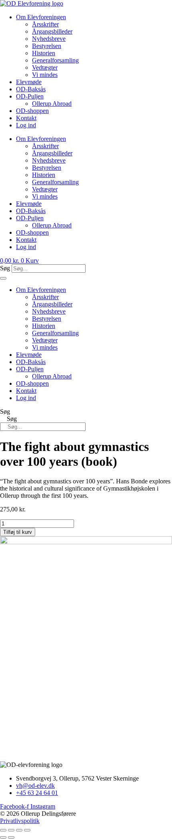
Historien (43, 53)
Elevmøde (29, 81)
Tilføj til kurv (17, 532)
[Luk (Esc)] (27, 830)
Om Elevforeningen (41, 17)
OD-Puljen (30, 96)
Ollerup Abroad (52, 103)
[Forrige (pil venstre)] (3, 837)
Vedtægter (45, 67)
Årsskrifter (45, 24)
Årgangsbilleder (52, 31)
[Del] (19, 830)
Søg (5, 268)
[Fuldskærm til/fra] (11, 830)
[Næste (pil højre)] (11, 837)
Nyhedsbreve (49, 38)
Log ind (26, 125)
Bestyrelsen (46, 45)
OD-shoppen (32, 110)
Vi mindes (45, 74)
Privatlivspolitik (20, 820)
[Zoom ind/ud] (3, 830)
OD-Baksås (31, 89)
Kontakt (26, 118)
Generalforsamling (55, 60)
